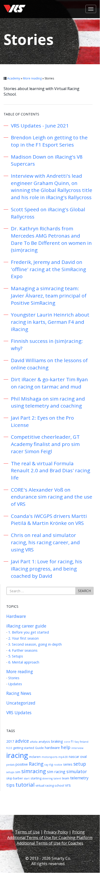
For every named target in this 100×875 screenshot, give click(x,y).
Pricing (78, 832)
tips (10, 785)
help (65, 747)
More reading (32, 78)
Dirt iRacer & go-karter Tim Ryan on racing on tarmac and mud (49, 383)
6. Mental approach (23, 662)
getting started (23, 748)
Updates (15, 684)
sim (17, 772)
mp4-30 (63, 757)
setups (10, 772)
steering (47, 778)
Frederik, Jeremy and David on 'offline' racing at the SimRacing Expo (48, 269)
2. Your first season (23, 638)
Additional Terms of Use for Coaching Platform (49, 837)
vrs (68, 785)
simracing (33, 771)
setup (79, 764)
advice (22, 741)
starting (36, 778)
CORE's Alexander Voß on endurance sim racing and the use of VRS (51, 496)
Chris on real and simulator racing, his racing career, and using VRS (45, 542)
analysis (44, 741)
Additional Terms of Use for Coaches (50, 843)
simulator (76, 771)
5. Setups (15, 656)
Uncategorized (20, 703)
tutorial (25, 784)
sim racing (56, 771)
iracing (17, 755)
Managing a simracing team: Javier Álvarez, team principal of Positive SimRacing (48, 295)
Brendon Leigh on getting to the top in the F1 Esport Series (49, 141)
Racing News (18, 693)
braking (57, 741)
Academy (13, 78)
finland (84, 741)
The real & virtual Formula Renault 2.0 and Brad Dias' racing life (50, 470)
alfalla (34, 741)
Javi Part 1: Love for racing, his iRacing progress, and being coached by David (46, 568)
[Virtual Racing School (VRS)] (14, 3)
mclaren (35, 757)
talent (57, 778)
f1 (72, 741)
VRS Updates (18, 712)
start (27, 778)
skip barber (14, 778)
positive (21, 764)
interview (77, 748)
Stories (13, 678)
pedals (10, 764)
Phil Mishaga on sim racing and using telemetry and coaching (48, 402)
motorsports (49, 757)
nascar (74, 756)
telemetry (79, 778)
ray (46, 764)
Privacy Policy (56, 832)
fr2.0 (9, 748)
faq (77, 741)
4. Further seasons (23, 650)
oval (83, 756)
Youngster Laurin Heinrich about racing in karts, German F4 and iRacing (50, 321)
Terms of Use (27, 832)
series (67, 764)
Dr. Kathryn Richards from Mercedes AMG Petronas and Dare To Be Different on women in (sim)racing (51, 239)
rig (51, 764)
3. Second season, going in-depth (35, 644)
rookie (58, 764)
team (65, 778)
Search (84, 590)
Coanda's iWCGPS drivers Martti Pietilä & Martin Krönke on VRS (49, 520)
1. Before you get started (28, 632)
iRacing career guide (26, 626)
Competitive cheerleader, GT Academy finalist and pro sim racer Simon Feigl (45, 443)
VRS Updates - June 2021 (40, 125)
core (67, 741)
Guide (39, 748)
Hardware (16, 616)
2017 (10, 741)
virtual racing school (50, 785)
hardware (52, 747)
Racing (36, 764)
